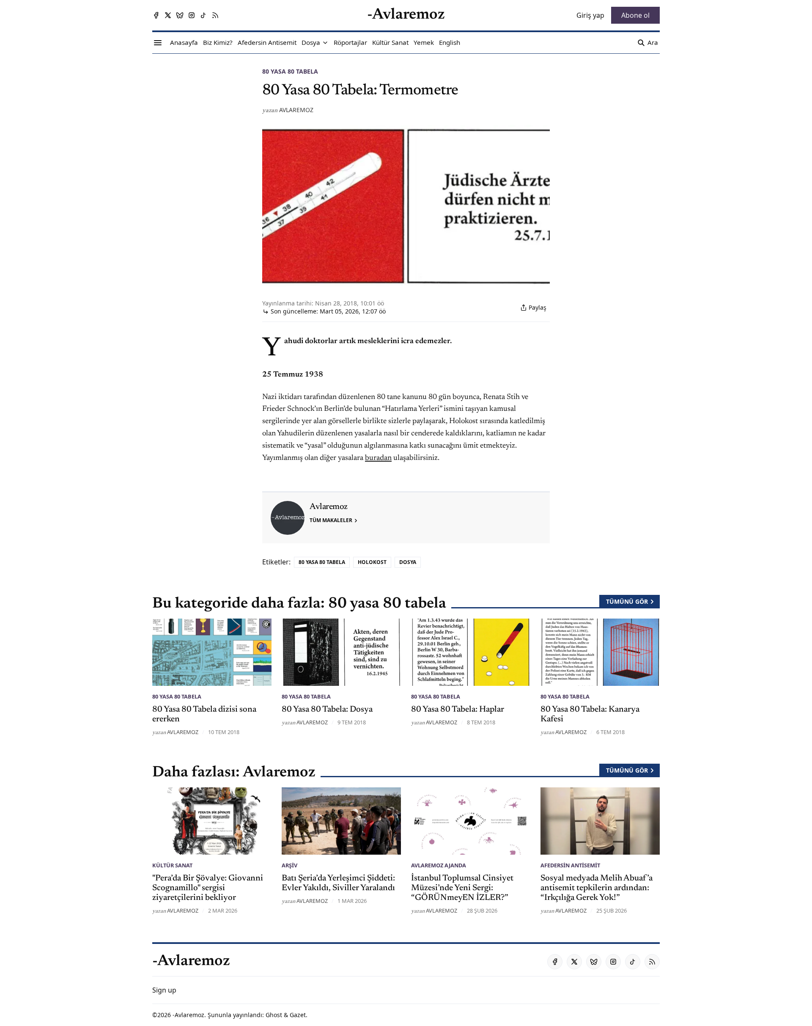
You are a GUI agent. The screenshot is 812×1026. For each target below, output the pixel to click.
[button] (311, 42)
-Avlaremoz (188, 1015)
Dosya (407, 562)
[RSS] (215, 15)
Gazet (298, 1015)
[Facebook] (156, 15)
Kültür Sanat (172, 865)
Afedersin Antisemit (570, 865)
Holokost (372, 562)
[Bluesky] (180, 15)
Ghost (274, 1015)
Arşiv (289, 865)
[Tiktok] (203, 15)
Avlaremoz (296, 110)
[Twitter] (168, 15)
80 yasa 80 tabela (290, 71)
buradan (378, 458)
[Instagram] (191, 15)
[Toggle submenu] (325, 42)
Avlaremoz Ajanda (438, 865)
